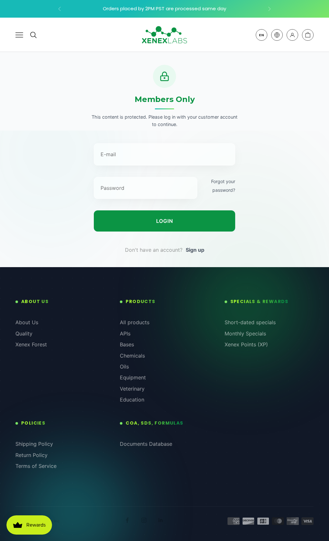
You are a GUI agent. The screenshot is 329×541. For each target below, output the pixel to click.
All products (134, 322)
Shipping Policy (34, 444)
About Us (26, 322)
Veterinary (132, 388)
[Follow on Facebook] (127, 520)
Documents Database (146, 444)
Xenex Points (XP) (246, 344)
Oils (124, 366)
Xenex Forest (31, 344)
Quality (23, 333)
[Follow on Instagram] (144, 520)
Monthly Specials (245, 333)
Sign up (195, 250)
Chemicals (132, 355)
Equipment (133, 377)
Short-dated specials (250, 322)
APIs (125, 333)
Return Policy (31, 455)
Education (132, 399)
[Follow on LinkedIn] (160, 520)
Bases (127, 344)
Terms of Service (36, 466)
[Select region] (277, 35)
